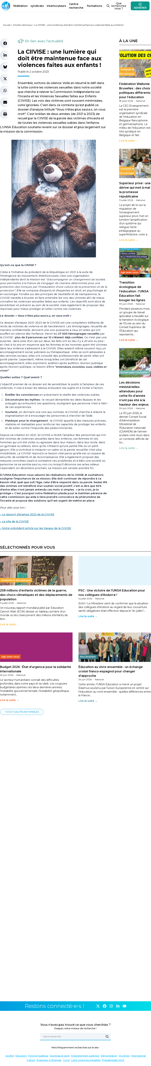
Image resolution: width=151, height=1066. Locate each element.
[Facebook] (104, 1006)
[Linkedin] (118, 1006)
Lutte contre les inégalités (86, 1060)
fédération (20, 6)
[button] (5, 43)
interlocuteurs (56, 6)
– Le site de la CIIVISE (14, 521)
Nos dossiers (88, 656)
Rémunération (109, 1055)
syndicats (37, 6)
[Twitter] (98, 1006)
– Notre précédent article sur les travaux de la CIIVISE (35, 528)
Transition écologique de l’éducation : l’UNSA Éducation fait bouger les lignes (134, 291)
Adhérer (140, 7)
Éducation (21, 1055)
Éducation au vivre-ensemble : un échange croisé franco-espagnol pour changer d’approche (110, 671)
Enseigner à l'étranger (49, 1060)
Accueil (6, 25)
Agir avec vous (129, 272)
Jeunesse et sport (60, 1055)
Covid (66, 1060)
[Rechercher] (107, 1036)
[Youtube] (124, 1006)
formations (94, 6)
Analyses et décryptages (126, 71)
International (138, 1055)
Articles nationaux (22, 25)
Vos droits (124, 1055)
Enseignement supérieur (85, 1055)
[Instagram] (111, 1006)
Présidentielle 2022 (113, 1060)
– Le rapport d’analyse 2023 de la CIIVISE (27, 514)
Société (10, 1055)
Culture (31, 1060)
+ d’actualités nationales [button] (22, 711)
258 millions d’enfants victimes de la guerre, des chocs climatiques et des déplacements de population (36, 595)
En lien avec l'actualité (44, 41)
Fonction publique (38, 1055)
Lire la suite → (128, 140)
